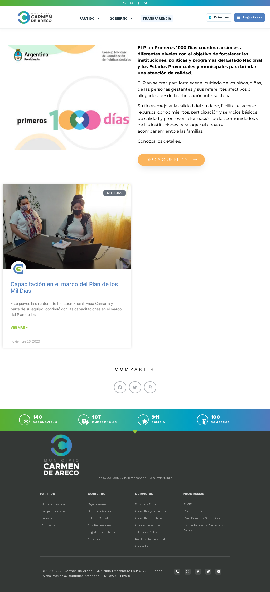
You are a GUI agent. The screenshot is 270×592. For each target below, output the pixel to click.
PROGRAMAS (193, 494)
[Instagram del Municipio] (131, 3)
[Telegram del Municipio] (218, 572)
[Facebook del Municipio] (138, 3)
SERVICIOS (144, 494)
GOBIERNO (118, 18)
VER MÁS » (19, 327)
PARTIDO (87, 18)
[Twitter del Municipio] (145, 3)
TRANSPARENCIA (156, 18)
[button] (120, 387)
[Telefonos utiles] (124, 3)
